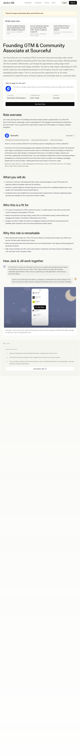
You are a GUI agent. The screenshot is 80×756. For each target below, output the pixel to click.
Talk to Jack (30, 13)
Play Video (40, 307)
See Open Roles (40, 104)
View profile (69, 135)
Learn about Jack (38, 369)
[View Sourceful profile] (8, 88)
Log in (64, 3)
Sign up (73, 3)
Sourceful (14, 136)
